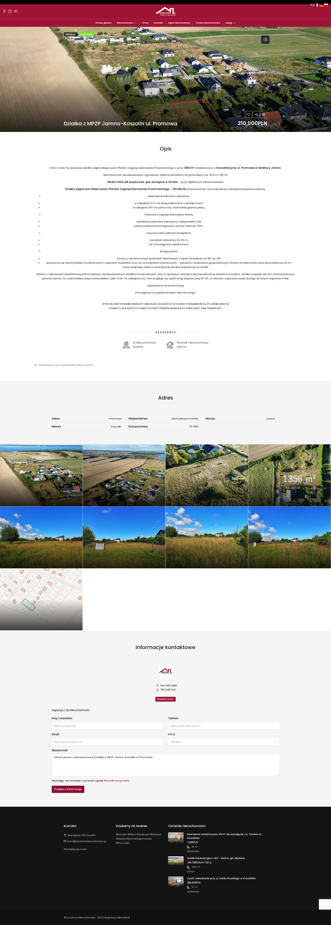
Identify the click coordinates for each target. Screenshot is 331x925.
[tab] (265, 39)
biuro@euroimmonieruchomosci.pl (86, 841)
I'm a (171, 734)
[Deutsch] (321, 5)
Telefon (173, 718)
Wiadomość (60, 750)
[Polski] (326, 5)
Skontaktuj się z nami (75, 849)
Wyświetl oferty (165, 699)
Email (55, 734)
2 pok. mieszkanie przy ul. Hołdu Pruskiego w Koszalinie (221, 878)
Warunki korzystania (116, 780)
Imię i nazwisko (62, 718)
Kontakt (158, 22)
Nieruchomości (125, 22)
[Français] (317, 5)
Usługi (228, 22)
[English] (312, 5)
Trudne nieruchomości (207, 22)
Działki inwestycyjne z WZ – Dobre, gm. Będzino (216, 858)
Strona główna (103, 22)
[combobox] (223, 741)
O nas (145, 22)
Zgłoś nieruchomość (179, 22)
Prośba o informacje (68, 789)
